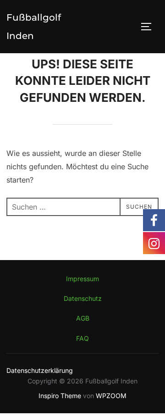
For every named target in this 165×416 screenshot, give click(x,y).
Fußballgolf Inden (33, 26)
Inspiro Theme (59, 395)
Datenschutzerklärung (39, 370)
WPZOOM (111, 395)
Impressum (82, 279)
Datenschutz (83, 298)
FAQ (82, 338)
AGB (82, 318)
